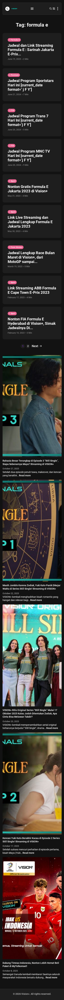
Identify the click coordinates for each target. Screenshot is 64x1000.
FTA (12, 110)
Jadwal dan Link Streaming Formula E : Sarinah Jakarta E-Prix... (31, 49)
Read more (25, 475)
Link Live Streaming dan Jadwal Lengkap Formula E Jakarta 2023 (30, 221)
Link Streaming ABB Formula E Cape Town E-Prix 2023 (32, 290)
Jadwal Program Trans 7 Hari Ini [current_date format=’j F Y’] (28, 120)
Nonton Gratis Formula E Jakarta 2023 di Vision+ (28, 189)
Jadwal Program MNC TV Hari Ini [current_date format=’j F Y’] (29, 155)
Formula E (15, 40)
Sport (13, 181)
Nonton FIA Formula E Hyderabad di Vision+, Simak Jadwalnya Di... (32, 323)
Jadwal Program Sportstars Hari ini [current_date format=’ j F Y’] (31, 85)
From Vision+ (16, 247)
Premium (15, 75)
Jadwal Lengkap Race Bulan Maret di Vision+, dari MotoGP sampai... (31, 257)
